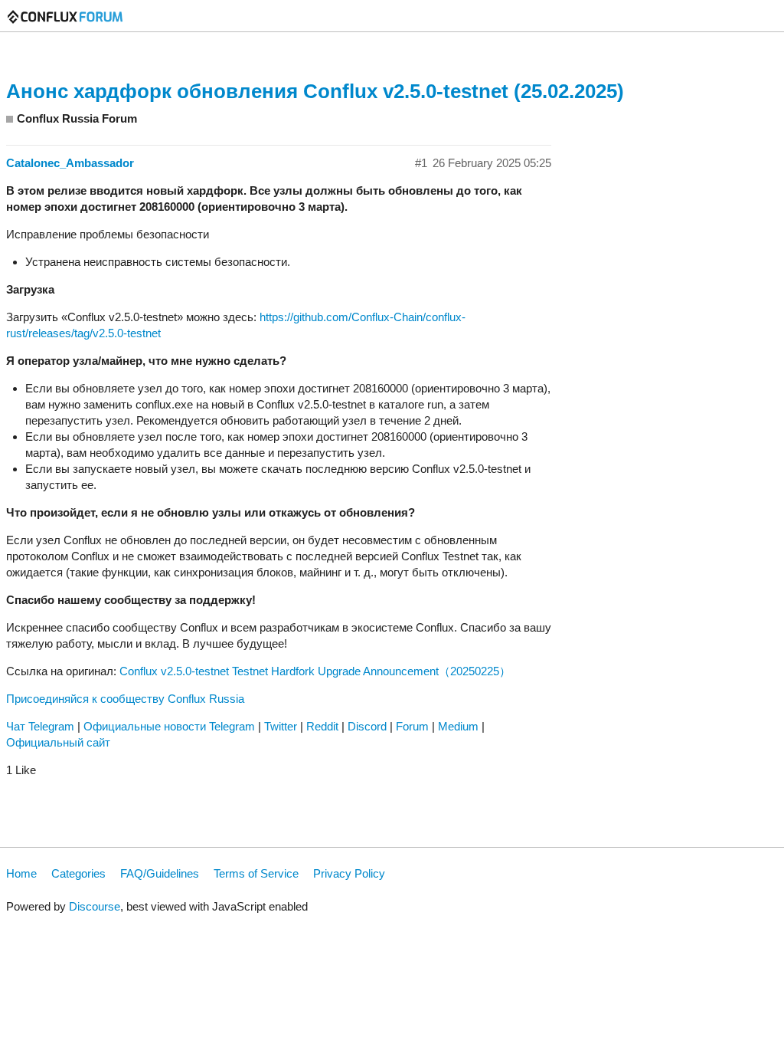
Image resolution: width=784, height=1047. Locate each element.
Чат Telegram (40, 726)
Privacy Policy (349, 873)
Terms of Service (256, 873)
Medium (458, 726)
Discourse (94, 906)
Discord (367, 726)
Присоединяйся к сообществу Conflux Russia (125, 698)
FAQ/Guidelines (159, 873)
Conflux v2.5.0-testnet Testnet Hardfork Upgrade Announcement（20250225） (315, 671)
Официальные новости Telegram (169, 726)
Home (21, 873)
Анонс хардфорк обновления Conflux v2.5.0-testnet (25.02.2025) (315, 91)
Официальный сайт (58, 742)
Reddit (322, 726)
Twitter (280, 726)
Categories (78, 873)
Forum (412, 726)
